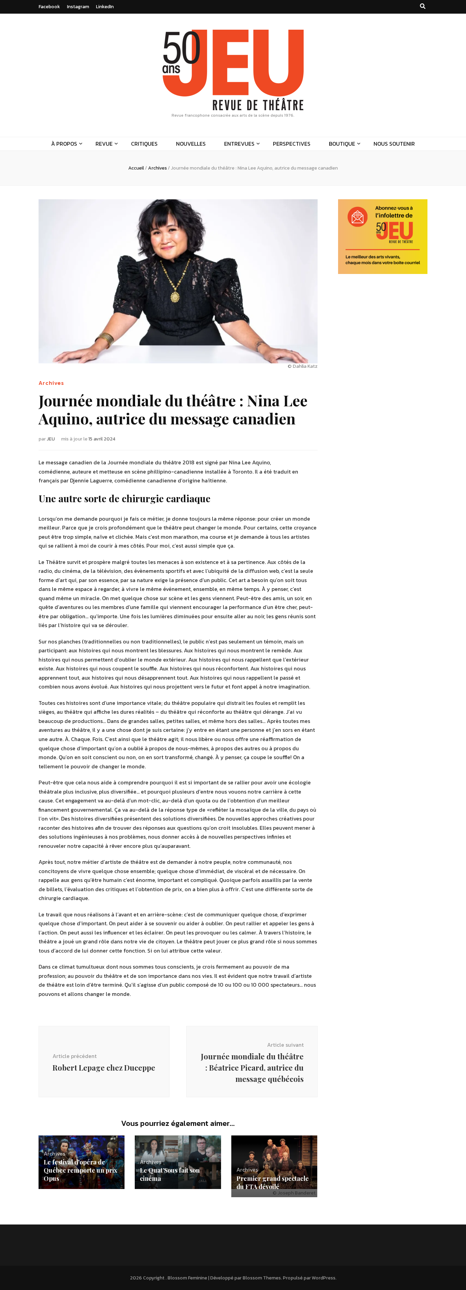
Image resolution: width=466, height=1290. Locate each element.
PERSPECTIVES (291, 144)
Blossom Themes (262, 1277)
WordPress (323, 1277)
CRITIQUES (144, 144)
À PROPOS (64, 144)
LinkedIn (105, 6)
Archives (51, 383)
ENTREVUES (239, 144)
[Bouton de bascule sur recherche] (422, 6)
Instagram (78, 6)
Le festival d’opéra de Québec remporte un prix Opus (80, 1170)
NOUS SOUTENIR (394, 144)
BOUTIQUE (342, 144)
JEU (51, 439)
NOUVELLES (191, 144)
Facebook (49, 6)
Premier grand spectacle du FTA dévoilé (272, 1182)
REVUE (104, 144)
